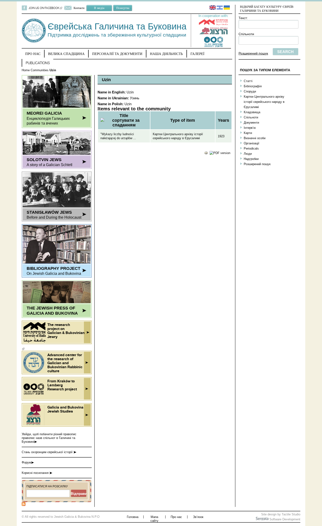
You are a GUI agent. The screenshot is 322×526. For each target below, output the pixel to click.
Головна (132, 517)
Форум (26, 462)
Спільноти (246, 34)
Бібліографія (253, 86)
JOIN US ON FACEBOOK (45, 8)
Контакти (79, 8)
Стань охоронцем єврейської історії (48, 452)
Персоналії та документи (117, 53)
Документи (251, 122)
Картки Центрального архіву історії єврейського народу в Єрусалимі (264, 102)
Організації (251, 143)
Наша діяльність (166, 53)
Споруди (250, 91)
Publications (38, 63)
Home (26, 70)
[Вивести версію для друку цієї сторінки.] (206, 153)
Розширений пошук (253, 53)
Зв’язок (198, 517)
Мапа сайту (154, 518)
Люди (248, 153)
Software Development (284, 519)
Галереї (197, 53)
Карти (248, 133)
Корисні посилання (36, 473)
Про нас (33, 53)
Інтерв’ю (250, 127)
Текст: (243, 18)
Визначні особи (254, 138)
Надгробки (251, 159)
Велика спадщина (66, 53)
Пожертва (122, 8)
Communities (40, 70)
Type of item (182, 120)
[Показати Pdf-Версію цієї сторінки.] (220, 153)
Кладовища (252, 112)
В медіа (99, 8)
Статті (248, 81)
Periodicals (251, 148)
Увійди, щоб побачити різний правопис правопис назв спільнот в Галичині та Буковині (49, 437)
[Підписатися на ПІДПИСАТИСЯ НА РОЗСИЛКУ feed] (23, 505)
